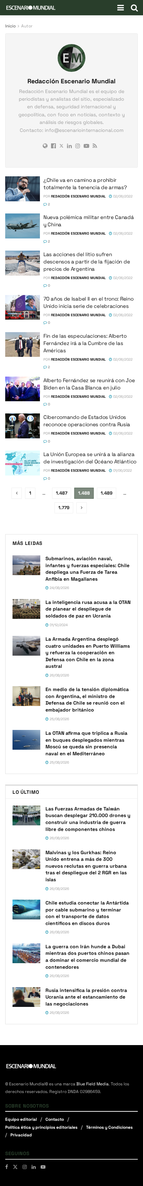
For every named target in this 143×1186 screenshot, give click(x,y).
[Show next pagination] (81, 507)
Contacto (54, 1119)
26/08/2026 (59, 675)
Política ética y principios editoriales (41, 1127)
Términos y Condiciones (109, 1127)
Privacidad (21, 1135)
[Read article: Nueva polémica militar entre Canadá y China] (22, 225)
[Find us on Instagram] (25, 1167)
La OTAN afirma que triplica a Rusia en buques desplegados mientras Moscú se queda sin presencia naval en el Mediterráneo (86, 743)
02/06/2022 (122, 196)
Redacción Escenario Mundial (78, 196)
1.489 (106, 493)
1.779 (63, 508)
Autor (27, 26)
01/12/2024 (58, 625)
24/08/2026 (59, 588)
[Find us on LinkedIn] (34, 1167)
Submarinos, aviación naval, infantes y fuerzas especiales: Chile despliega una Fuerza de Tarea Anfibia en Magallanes (87, 568)
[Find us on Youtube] (43, 1167)
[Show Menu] (120, 7)
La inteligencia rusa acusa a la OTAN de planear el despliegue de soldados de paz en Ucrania (88, 609)
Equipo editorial (21, 1119)
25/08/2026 (59, 719)
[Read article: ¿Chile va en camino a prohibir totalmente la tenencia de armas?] (22, 188)
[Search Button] (134, 7)
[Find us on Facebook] (6, 1167)
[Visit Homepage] (31, 8)
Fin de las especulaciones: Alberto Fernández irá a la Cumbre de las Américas (85, 343)
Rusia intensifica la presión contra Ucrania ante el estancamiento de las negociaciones (86, 997)
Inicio (10, 26)
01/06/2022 (122, 470)
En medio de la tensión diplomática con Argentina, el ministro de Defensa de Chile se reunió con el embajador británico (87, 699)
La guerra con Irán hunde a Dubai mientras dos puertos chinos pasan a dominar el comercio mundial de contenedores (87, 956)
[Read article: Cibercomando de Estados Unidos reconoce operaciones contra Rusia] (22, 425)
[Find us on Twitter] (15, 1167)
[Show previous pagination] (16, 493)
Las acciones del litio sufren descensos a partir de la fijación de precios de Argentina (86, 261)
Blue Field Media (92, 1084)
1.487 (61, 493)
